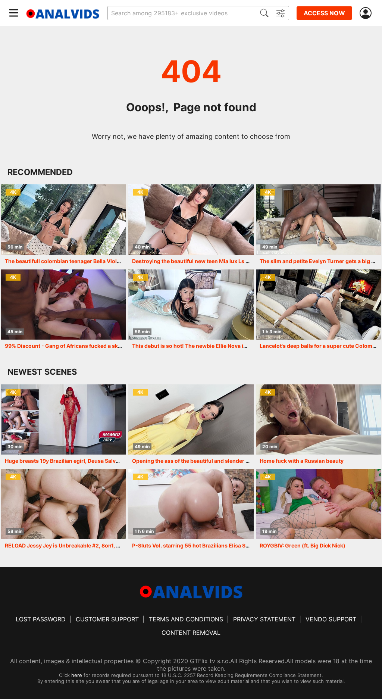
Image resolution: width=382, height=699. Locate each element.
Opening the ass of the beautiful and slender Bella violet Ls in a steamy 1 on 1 (228, 461)
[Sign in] (367, 13)
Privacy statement (264, 619)
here (76, 675)
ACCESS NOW (324, 13)
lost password (41, 619)
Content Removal (191, 632)
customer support (107, 619)
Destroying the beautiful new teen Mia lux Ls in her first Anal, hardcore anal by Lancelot (242, 261)
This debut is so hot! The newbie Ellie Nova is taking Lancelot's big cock (222, 346)
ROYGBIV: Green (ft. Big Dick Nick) (302, 545)
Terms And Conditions (186, 619)
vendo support (331, 619)
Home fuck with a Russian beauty (302, 461)
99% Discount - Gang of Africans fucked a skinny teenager (79, 346)
